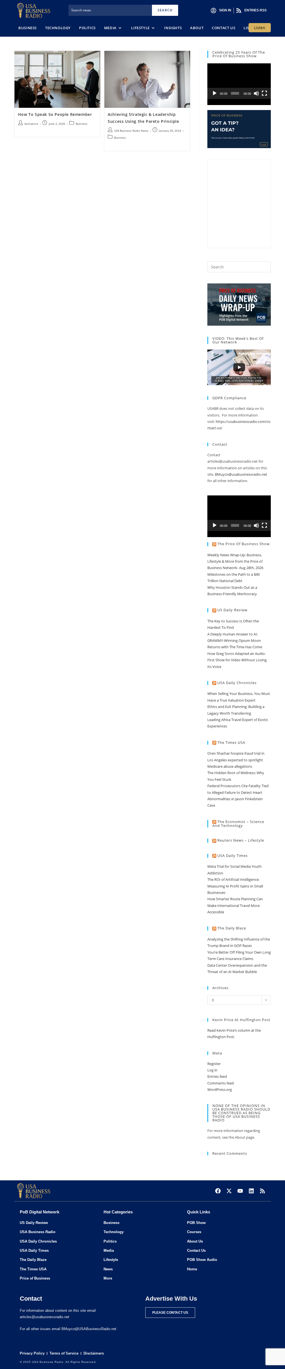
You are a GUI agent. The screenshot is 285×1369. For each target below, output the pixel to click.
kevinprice (31, 124)
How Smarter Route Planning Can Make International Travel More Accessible (235, 905)
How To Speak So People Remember (55, 114)
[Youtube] (240, 1190)
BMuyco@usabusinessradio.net (241, 474)
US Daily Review (232, 609)
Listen (259, 27)
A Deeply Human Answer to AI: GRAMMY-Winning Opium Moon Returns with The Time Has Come (234, 641)
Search (165, 10)
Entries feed (217, 1076)
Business (81, 124)
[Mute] (256, 93)
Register (214, 1063)
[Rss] (262, 1190)
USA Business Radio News (131, 131)
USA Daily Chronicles (237, 682)
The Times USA (231, 742)
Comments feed (220, 1083)
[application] (239, 81)
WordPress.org (219, 1089)
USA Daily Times (232, 855)
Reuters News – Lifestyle (240, 840)
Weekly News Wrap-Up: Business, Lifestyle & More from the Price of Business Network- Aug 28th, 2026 (235, 561)
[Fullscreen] (264, 93)
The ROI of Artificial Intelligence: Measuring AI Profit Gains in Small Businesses (235, 886)
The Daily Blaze (231, 928)
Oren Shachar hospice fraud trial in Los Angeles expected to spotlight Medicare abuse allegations (235, 760)
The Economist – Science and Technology (238, 823)
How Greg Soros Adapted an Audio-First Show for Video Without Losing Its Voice (237, 660)
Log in (212, 1070)
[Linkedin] (251, 1190)
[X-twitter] (229, 1190)
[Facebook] (217, 1190)
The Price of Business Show (243, 543)
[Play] (214, 93)
